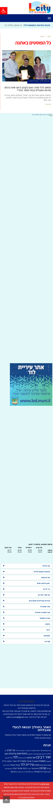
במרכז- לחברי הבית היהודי (40, 800)
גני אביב (11, 756)
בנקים (47, 630)
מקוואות (47, 642)
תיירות (24, 778)
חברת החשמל (45, 624)
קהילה (49, 775)
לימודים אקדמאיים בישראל (18, 800)
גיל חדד (17, 757)
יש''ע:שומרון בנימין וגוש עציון (11, 797)
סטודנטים (47, 771)
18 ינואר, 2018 (44, 87)
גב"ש (23, 797)
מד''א (10, 764)
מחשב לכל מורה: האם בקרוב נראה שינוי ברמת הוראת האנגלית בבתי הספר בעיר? (28, 95)
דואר (48, 636)
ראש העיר (35, 774)
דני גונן (44, 760)
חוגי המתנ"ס (45, 613)
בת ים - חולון (30, 797)
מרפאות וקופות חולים (42, 578)
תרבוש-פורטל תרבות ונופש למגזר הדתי (27, 790)
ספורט (36, 771)
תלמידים (18, 778)
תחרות (28, 778)
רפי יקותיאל (38, 778)
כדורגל (20, 764)
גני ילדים (46, 595)
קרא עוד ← (47, 111)
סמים (41, 771)
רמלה (15, 774)
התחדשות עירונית (18, 760)
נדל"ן (20, 804)
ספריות (47, 648)
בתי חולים (46, 572)
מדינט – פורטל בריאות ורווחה (20, 794)
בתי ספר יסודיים (44, 601)
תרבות (13, 778)
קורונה (42, 774)
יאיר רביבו (43, 763)
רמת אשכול (47, 778)
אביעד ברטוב (33, 87)
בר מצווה (23, 757)
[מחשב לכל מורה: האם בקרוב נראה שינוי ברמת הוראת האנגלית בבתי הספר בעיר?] (26, 72)
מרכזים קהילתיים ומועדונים (39, 607)
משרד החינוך (12, 767)
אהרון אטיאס (47, 757)
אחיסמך (34, 757)
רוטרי (29, 775)
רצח (32, 778)
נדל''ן (4, 767)
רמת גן (37, 797)
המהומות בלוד (37, 760)
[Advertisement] (26, 246)
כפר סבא (26, 804)
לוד (15, 763)
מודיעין (33, 794)
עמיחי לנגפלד (15, 771)
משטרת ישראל (32, 767)
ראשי (49, 43)
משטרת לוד (21, 767)
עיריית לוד (27, 770)
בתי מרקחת (45, 584)
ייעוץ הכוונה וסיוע (43, 590)
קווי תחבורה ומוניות (42, 619)
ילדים (25, 764)
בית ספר (29, 757)
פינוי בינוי (6, 771)
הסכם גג (30, 760)
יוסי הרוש (31, 764)
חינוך (6, 760)
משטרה (42, 767)
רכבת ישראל (22, 774)
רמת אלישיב (8, 775)
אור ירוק (40, 757)
